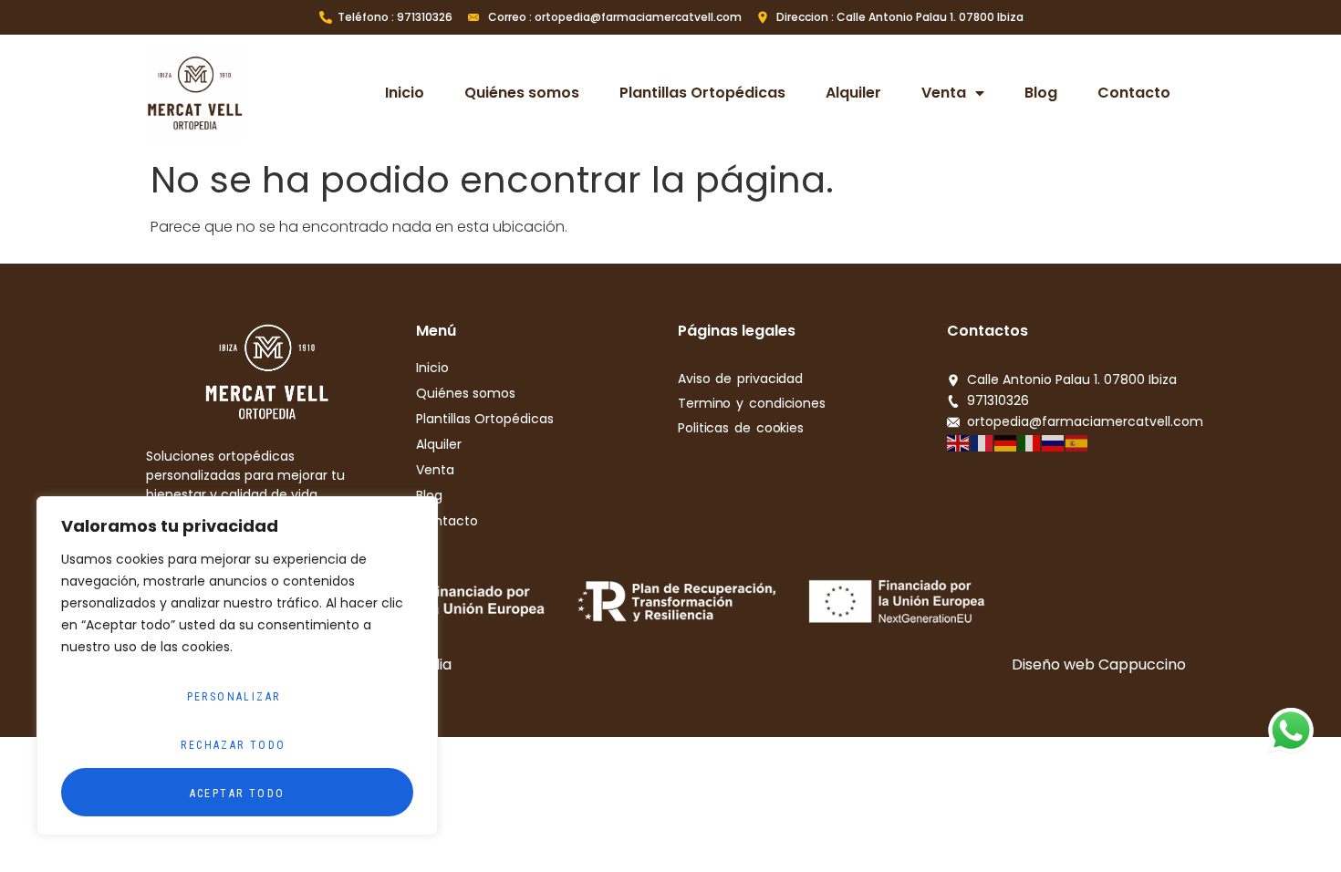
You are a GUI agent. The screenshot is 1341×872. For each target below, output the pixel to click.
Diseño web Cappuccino (1099, 664)
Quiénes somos (521, 92)
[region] (237, 666)
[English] (959, 441)
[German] (1006, 441)
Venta (943, 92)
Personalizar (234, 696)
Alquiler (853, 92)
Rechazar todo (233, 745)
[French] (982, 441)
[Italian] (1030, 441)
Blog (1040, 92)
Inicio (404, 92)
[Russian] (1054, 441)
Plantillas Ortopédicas (702, 92)
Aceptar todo (238, 793)
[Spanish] (1077, 441)
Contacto (1133, 92)
